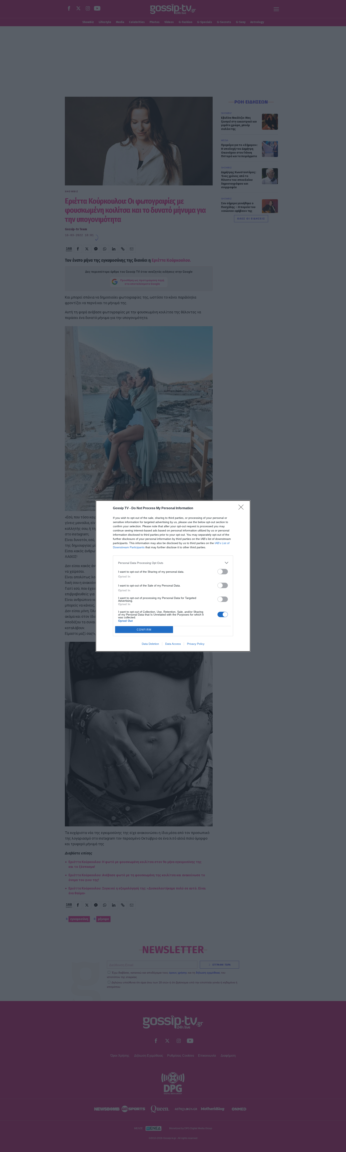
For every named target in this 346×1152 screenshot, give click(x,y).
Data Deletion (150, 643)
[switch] (222, 571)
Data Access (173, 643)
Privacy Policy (195, 643)
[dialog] (173, 576)
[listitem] (173, 563)
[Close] (242, 508)
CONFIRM (144, 629)
